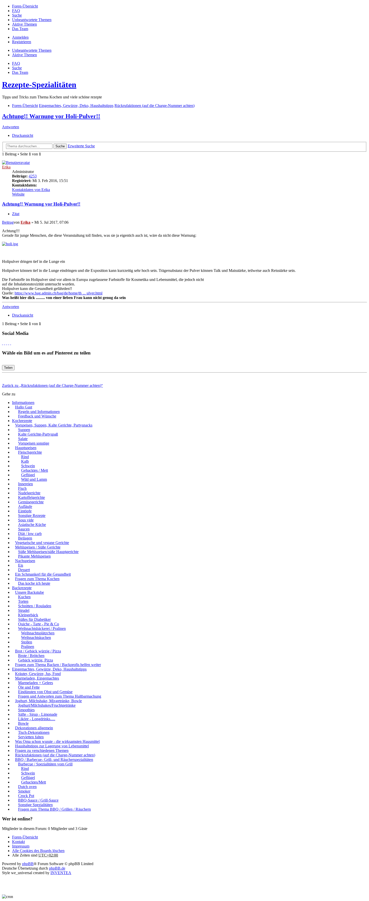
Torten (23, 601)
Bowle (23, 723)
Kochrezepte (22, 420)
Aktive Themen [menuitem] (24, 24)
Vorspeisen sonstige (33, 443)
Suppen (24, 430)
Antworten (10, 127)
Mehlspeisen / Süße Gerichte (37, 547)
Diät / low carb (30, 533)
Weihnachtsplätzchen (37, 633)
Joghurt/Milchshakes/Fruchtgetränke (47, 705)
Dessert (24, 570)
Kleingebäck (28, 615)
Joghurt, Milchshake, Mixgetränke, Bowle (48, 701)
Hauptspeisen (25, 448)
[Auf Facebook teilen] (2, 343)
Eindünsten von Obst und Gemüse (45, 692)
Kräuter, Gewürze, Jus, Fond (38, 674)
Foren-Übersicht (25, 837)
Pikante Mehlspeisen (34, 556)
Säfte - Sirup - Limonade (37, 714)
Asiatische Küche (32, 524)
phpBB (28, 864)
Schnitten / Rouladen (34, 606)
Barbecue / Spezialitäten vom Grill (45, 764)
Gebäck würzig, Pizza (35, 660)
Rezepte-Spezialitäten (39, 84)
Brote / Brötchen (31, 655)
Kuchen (24, 597)
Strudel (23, 610)
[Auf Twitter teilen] (4, 343)
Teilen (8, 368)
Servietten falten (31, 737)
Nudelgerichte (29, 493)
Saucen (24, 529)
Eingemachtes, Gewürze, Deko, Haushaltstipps (49, 669)
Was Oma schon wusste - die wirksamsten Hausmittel (57, 741)
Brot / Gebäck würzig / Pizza (38, 651)
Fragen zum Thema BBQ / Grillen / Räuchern (54, 809)
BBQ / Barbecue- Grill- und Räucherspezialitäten (54, 759)
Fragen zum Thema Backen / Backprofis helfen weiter (58, 665)
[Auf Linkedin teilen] (8, 343)
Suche (60, 146)
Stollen (26, 642)
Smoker (24, 791)
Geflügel (28, 475)
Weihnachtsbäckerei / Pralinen (42, 628)
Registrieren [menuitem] (21, 42)
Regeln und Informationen (39, 411)
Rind (25, 457)
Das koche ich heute (34, 583)
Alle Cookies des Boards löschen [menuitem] (38, 851)
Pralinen (27, 646)
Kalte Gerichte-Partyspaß (38, 434)
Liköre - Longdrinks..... (36, 719)
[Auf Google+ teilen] (6, 343)
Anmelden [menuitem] (20, 37)
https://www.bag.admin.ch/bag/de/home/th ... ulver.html (58, 293)
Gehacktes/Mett (33, 782)
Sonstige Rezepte (31, 515)
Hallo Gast (23, 407)
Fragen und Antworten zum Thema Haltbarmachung (59, 696)
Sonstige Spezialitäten (35, 805)
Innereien (25, 484)
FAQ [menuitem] (16, 11)
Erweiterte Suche (81, 146)
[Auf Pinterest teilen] (10, 343)
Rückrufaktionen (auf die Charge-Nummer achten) (55, 755)
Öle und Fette (29, 687)
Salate (23, 439)
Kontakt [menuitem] (18, 841)
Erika (6, 167)
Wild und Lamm (34, 479)
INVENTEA (60, 873)
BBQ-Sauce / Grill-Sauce (38, 800)
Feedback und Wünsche (37, 416)
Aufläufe (25, 506)
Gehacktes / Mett (34, 470)
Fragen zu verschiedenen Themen (42, 750)
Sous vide (26, 520)
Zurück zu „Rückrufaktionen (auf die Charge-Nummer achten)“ (52, 385)
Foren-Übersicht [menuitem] (25, 6)
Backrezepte (22, 588)
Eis (20, 565)
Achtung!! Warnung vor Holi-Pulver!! (51, 116)
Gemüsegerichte (31, 502)
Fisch (22, 488)
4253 (33, 176)
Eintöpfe (25, 511)
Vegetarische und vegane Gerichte (42, 542)
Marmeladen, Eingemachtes (37, 678)
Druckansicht (22, 135)
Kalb (25, 461)
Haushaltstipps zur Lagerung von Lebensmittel (52, 746)
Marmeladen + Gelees (35, 683)
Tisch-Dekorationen (33, 732)
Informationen (23, 402)
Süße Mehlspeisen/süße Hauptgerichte (48, 552)
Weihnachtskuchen (36, 637)
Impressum (20, 846)
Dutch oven (27, 787)
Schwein (28, 466)
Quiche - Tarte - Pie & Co (38, 624)
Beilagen (25, 538)
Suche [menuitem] (17, 15)
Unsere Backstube (29, 592)
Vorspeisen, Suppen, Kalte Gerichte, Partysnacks (53, 425)
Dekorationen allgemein (34, 728)
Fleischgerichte (30, 452)
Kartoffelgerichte (31, 497)
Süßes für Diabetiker (34, 619)
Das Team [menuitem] (20, 29)
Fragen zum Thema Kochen (37, 579)
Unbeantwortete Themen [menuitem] (31, 20)
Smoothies (26, 710)
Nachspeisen (25, 561)
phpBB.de (57, 868)
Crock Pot (26, 796)
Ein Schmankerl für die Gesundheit (43, 574)
